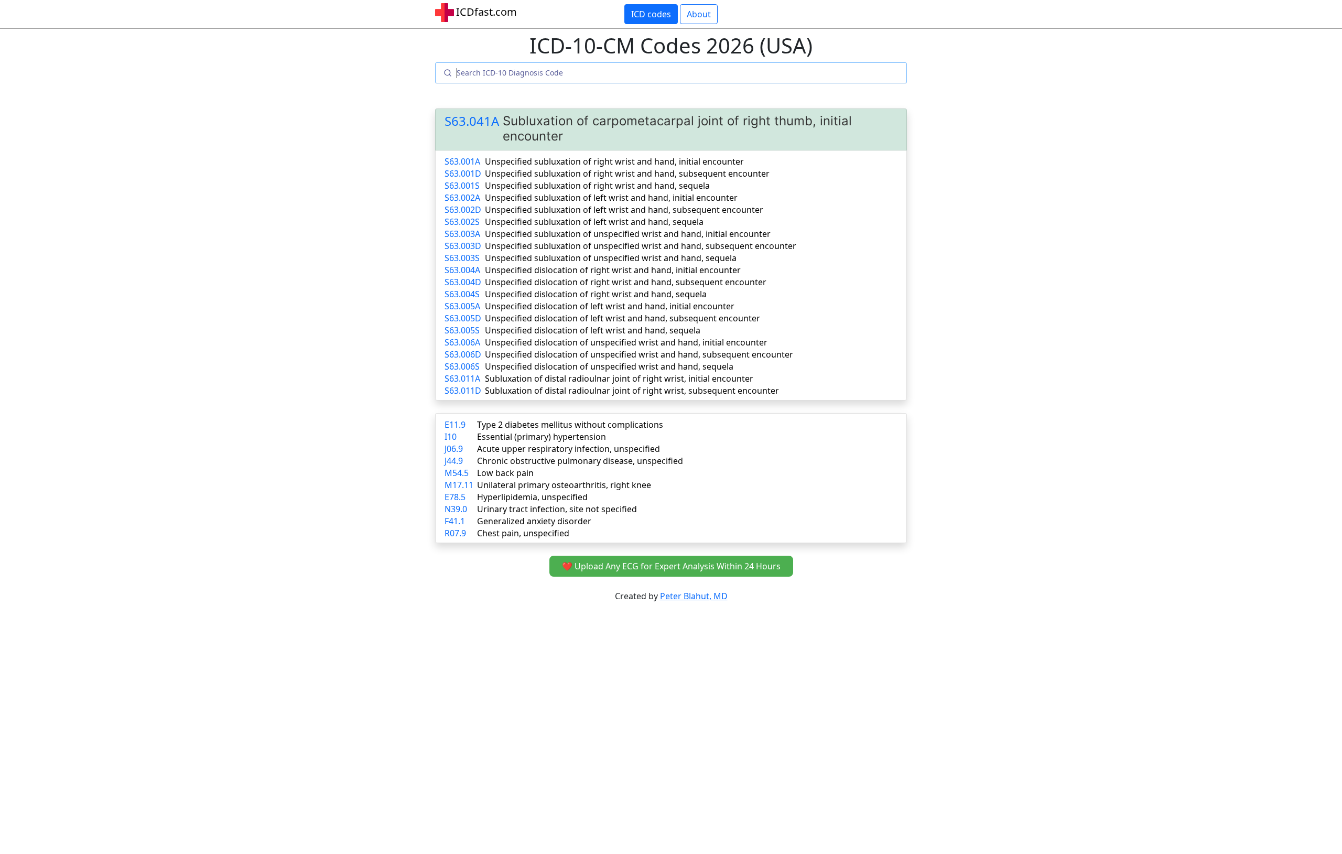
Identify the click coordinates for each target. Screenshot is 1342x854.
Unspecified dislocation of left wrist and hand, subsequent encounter (622, 318)
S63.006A (462, 342)
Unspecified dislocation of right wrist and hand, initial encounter (613, 270)
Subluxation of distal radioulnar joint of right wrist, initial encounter (619, 378)
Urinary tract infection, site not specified (557, 509)
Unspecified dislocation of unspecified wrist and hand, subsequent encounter (639, 354)
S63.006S (462, 366)
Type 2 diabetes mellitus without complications (570, 424)
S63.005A (462, 306)
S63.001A (462, 161)
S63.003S (462, 258)
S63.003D (463, 246)
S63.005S (462, 330)
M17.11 (459, 485)
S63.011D (463, 390)
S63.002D (463, 209)
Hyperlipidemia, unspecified (532, 497)
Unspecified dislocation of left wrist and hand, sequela (592, 330)
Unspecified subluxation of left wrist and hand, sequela (594, 222)
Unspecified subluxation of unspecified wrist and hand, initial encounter (628, 234)
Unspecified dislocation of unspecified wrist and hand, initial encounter (626, 342)
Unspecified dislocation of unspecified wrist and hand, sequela (609, 366)
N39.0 (456, 509)
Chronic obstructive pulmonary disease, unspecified (580, 461)
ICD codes (651, 14)
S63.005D (463, 318)
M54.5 (457, 473)
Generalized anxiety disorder (534, 521)
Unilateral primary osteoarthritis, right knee (564, 485)
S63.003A (462, 234)
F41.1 (455, 521)
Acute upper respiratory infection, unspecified (568, 449)
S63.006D (463, 354)
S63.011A (462, 378)
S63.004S (462, 294)
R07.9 (455, 533)
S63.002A (462, 197)
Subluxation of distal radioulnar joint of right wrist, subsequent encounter (632, 390)
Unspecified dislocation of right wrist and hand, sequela (596, 294)
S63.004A (462, 270)
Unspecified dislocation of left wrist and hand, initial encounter (609, 306)
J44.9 (454, 461)
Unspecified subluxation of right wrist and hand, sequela (597, 185)
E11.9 (455, 424)
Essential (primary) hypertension (541, 436)
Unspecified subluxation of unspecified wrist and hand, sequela (611, 258)
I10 (451, 436)
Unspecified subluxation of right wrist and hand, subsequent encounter (627, 173)
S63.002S (462, 222)
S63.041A (472, 121)
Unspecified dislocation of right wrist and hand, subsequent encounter (625, 282)
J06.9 (454, 449)
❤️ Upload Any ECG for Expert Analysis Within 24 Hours (671, 566)
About (699, 14)
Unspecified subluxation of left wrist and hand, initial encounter (611, 197)
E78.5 (455, 497)
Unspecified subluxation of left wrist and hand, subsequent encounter (624, 209)
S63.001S (462, 185)
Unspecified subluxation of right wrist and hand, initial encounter (614, 161)
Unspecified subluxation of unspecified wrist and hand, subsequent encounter (640, 246)
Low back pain (505, 473)
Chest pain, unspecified (523, 533)
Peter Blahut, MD (694, 596)
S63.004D (463, 282)
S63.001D (463, 173)
